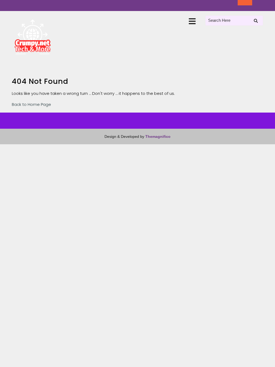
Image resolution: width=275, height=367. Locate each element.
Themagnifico (157, 136)
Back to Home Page (31, 104)
